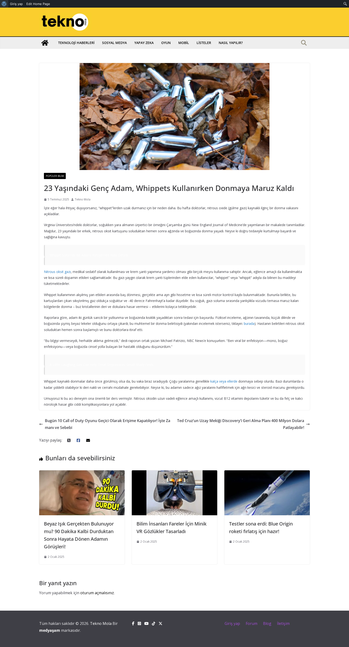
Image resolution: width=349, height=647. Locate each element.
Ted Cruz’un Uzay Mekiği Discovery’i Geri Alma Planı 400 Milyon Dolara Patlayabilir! (240, 424)
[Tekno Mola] (45, 43)
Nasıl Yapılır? (231, 42)
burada (249, 323)
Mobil (183, 42)
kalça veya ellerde (223, 381)
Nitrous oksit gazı (57, 271)
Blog (267, 623)
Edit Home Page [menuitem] (38, 4)
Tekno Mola (82, 199)
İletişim (283, 623)
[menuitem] (4, 4)
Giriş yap (232, 623)
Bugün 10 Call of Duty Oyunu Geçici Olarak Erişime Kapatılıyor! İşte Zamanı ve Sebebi (107, 424)
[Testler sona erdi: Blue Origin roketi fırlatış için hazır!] (267, 473)
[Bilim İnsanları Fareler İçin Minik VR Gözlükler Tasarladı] (174, 473)
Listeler (204, 42)
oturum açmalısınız (97, 592)
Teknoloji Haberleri (76, 42)
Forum (251, 623)
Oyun (166, 42)
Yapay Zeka (144, 42)
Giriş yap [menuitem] (16, 4)
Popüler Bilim (55, 176)
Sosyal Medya (114, 42)
